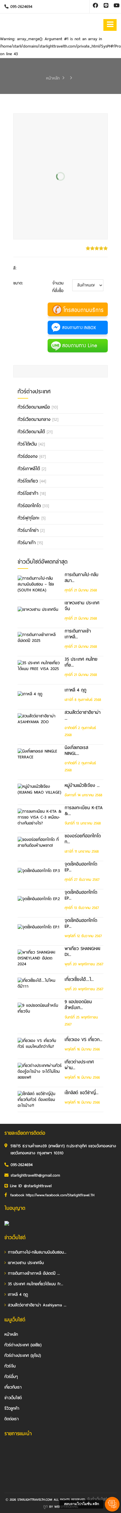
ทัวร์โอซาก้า (32, 493)
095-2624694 (20, 6)
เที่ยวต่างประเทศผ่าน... (79, 1065)
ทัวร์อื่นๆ (11, 1376)
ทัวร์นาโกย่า (31, 530)
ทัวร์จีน (10, 1366)
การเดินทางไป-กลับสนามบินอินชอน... (37, 1252)
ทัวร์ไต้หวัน (31, 444)
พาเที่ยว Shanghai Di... (82, 951)
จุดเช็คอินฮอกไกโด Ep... (81, 867)
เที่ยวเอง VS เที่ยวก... (83, 1040)
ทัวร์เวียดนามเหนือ (38, 407)
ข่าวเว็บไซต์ (13, 1397)
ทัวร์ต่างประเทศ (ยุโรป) (22, 1355)
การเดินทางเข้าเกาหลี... (78, 634)
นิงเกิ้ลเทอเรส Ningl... (76, 750)
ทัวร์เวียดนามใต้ (35, 432)
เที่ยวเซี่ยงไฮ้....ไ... (79, 979)
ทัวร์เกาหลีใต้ (32, 469)
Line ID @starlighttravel (31, 1186)
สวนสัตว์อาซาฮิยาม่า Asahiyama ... (37, 1305)
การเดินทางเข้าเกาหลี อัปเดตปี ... (34, 1273)
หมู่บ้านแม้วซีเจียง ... (82, 785)
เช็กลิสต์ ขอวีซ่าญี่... (81, 1093)
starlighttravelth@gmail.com (35, 1175)
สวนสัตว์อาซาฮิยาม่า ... (82, 715)
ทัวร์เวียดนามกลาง (38, 419)
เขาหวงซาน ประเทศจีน (82, 606)
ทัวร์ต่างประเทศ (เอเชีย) (22, 1345)
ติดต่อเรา (11, 1419)
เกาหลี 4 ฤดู (75, 690)
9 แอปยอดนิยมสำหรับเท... (78, 1005)
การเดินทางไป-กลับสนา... (81, 577)
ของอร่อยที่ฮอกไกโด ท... (83, 839)
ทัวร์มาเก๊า (30, 542)
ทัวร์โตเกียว (32, 481)
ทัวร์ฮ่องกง (32, 456)
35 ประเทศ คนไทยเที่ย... (81, 662)
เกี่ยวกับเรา (13, 1387)
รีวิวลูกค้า (11, 1408)
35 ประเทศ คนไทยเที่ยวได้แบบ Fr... (35, 1284)
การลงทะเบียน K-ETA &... (83, 811)
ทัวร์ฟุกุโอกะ (32, 518)
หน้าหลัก (53, 78)
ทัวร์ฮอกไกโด (33, 506)
